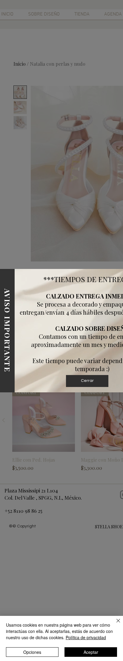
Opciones (32, 652)
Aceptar (91, 652)
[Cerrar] (114, 624)
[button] (87, 381)
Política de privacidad (86, 637)
